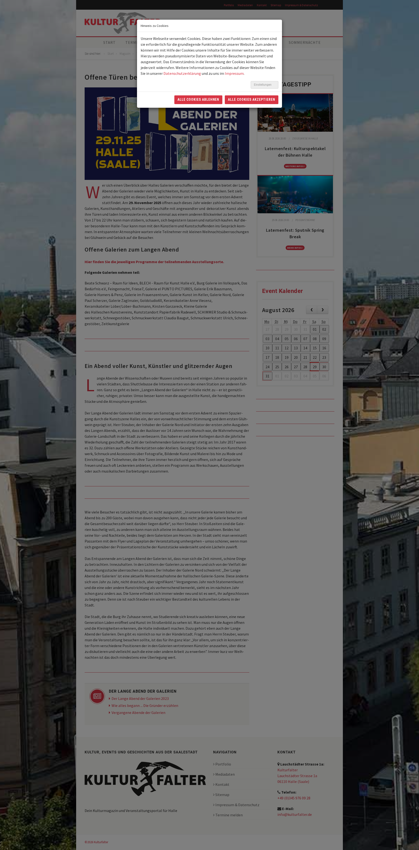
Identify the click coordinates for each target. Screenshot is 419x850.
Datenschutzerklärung (182, 73)
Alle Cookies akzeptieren (251, 99)
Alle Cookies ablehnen (198, 99)
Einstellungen (263, 84)
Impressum (234, 73)
